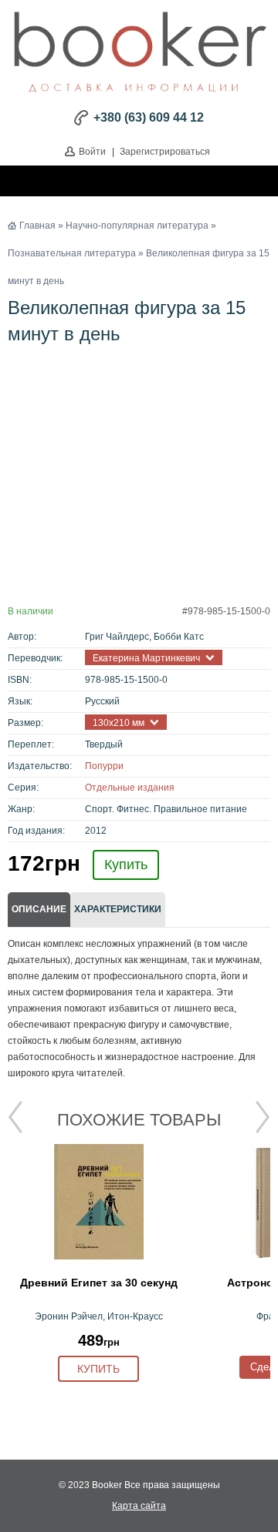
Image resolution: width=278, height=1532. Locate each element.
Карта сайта (139, 1505)
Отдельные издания (130, 787)
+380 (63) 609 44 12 (148, 117)
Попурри (104, 766)
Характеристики (117, 909)
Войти (92, 151)
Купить (125, 864)
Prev (15, 1117)
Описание (39, 909)
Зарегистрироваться (165, 151)
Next (262, 1117)
